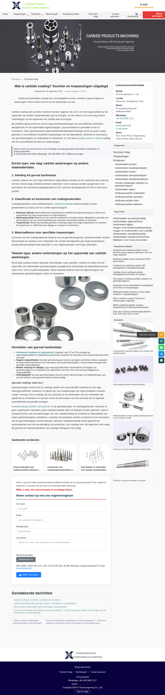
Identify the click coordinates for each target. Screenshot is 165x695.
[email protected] (28, 154)
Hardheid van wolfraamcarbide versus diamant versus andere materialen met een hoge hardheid (132, 252)
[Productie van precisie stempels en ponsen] (133, 465)
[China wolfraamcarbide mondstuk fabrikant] (133, 369)
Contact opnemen (114, 15)
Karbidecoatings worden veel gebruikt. (31, 406)
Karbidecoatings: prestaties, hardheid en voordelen (37, 600)
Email (19, 515)
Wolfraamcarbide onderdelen (130, 193)
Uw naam (20, 504)
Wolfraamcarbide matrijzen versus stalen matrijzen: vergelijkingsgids (131, 293)
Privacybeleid (82, 677)
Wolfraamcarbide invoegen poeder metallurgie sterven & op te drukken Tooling (133, 417)
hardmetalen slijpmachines (128, 221)
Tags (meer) (119, 212)
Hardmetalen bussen (126, 164)
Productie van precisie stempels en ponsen (129, 480)
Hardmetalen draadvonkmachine (131, 236)
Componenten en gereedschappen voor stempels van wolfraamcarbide (133, 352)
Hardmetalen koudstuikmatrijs (129, 218)
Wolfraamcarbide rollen (127, 200)
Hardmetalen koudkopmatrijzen (131, 168)
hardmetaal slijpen (123, 224)
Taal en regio (82, 691)
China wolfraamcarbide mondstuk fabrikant (129, 384)
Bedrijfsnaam (22, 526)
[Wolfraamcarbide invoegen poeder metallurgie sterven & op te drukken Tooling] (133, 401)
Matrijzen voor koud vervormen (130, 240)
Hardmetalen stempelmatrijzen (131, 175)
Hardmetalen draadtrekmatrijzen (131, 179)
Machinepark (52, 14)
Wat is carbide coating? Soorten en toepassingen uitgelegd (129, 299)
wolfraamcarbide (62, 204)
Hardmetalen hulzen (125, 171)
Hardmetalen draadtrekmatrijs (129, 233)
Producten (36, 14)
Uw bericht (21, 538)
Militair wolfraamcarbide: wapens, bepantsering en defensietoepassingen (131, 306)
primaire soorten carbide (89, 138)
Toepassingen (19, 14)
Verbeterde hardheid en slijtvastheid (34, 352)
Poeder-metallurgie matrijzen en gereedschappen (131, 184)
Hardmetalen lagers (125, 189)
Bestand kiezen (26, 559)
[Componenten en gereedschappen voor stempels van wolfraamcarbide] (133, 336)
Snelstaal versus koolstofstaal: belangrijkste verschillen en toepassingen (133, 286)
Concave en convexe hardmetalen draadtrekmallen (132, 449)
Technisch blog (93, 15)
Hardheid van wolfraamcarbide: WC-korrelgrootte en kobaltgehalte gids (129, 266)
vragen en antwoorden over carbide (132, 230)
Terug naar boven (82, 667)
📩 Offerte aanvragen (28, 575)
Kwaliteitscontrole (71, 14)
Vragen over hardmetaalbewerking (132, 227)
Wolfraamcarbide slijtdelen (128, 204)
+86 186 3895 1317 (125, 118)
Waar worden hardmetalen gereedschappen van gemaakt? (40, 607)
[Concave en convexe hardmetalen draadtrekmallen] (133, 434)
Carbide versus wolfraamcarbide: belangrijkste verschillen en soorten (129, 273)
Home (5, 14)
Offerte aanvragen (157, 15)
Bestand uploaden (24, 555)
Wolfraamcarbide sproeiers (129, 197)
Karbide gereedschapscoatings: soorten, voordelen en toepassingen (45, 603)
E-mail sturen (122, 129)
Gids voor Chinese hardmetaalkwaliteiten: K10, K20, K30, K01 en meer (132, 313)
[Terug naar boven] (161, 360)
